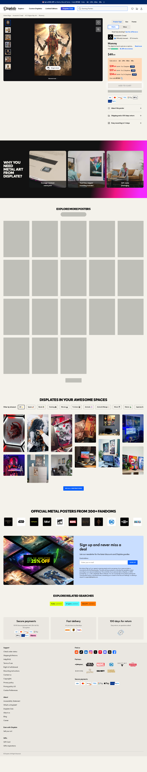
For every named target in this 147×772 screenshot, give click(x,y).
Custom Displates (35, 9)
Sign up (133, 562)
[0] (132, 9)
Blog (5, 717)
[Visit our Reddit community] (76, 652)
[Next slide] (135, 521)
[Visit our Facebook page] (114, 652)
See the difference (131, 32)
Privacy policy (95, 570)
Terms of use (8, 663)
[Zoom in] (98, 29)
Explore (21, 9)
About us (6, 713)
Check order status (10, 652)
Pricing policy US (9, 686)
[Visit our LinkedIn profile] (86, 652)
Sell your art (7, 731)
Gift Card (6, 742)
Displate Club (68, 9)
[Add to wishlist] (98, 22)
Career (6, 720)
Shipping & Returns (10, 655)
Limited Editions (51, 9)
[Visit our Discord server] (105, 652)
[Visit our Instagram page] (90, 652)
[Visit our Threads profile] (109, 652)
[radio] (117, 22)
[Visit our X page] (95, 652)
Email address (84, 558)
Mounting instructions (11, 671)
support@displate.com (91, 577)
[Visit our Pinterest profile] (100, 652)
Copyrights (7, 679)
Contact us (7, 675)
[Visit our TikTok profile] (81, 652)
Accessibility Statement (11, 701)
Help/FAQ (7, 659)
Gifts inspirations (9, 746)
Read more (138, 46)
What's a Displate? (10, 705)
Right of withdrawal (10, 667)
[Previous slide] (11, 521)
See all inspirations (73, 488)
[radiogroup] (124, 22)
